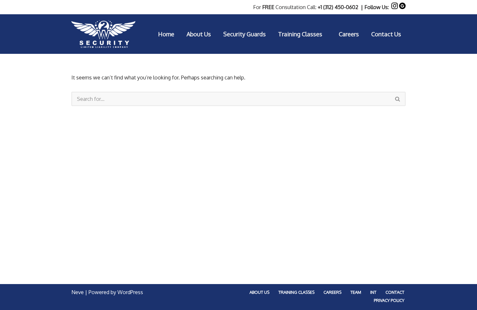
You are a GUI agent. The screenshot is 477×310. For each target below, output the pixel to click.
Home (166, 34)
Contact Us (386, 34)
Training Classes (296, 292)
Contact (394, 292)
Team (355, 292)
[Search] (398, 99)
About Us (199, 34)
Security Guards (244, 34)
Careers (349, 34)
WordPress (130, 292)
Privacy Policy (389, 300)
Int (373, 292)
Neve (77, 292)
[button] (328, 34)
